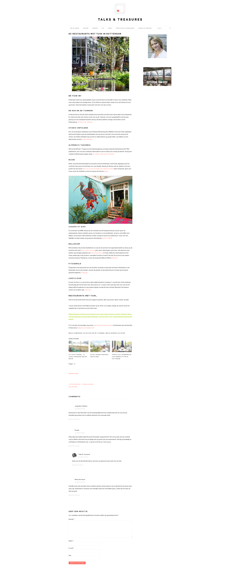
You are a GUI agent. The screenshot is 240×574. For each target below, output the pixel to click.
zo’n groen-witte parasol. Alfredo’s (104, 154)
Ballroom (115, 258)
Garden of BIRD (107, 238)
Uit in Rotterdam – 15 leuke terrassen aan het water (78, 356)
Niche (106, 171)
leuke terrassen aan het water (103, 325)
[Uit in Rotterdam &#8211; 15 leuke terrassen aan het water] (78, 346)
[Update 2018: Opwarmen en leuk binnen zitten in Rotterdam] (122, 346)
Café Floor (88, 290)
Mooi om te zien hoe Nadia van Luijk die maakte (98, 169)
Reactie (72, 519)
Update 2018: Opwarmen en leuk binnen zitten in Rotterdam (121, 356)
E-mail (71, 548)
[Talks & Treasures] (120, 23)
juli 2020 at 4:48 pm (83, 457)
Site (70, 555)
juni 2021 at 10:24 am (80, 482)
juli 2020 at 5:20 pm (80, 433)
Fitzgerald (84, 272)
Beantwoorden (74, 419)
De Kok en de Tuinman (85, 122)
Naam (71, 541)
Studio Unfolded (87, 139)
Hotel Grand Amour (97, 253)
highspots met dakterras (85, 328)
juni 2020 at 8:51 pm (80, 408)
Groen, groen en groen (88, 250)
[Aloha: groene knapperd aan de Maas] (100, 346)
